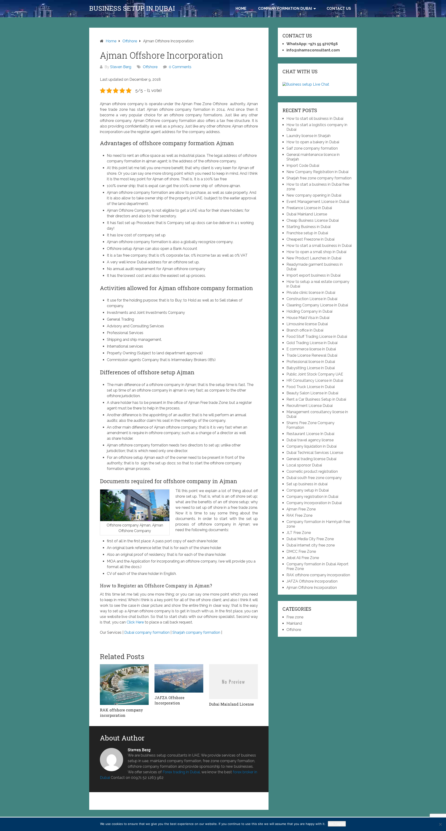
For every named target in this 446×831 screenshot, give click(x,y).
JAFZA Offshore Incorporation (312, 581)
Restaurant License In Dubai (310, 434)
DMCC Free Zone (301, 551)
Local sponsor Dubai (304, 465)
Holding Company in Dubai (309, 311)
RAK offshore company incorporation (318, 575)
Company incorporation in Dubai (314, 503)
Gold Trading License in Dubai (312, 343)
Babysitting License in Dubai (310, 368)
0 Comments (180, 67)
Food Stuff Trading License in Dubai (316, 336)
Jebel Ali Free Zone (302, 558)
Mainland (294, 623)
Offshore (150, 67)
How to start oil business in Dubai (314, 118)
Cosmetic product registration (312, 471)
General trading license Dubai (311, 459)
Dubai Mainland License (306, 214)
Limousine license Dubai (307, 324)
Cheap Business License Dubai (312, 220)
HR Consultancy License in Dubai (314, 380)
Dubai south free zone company (314, 478)
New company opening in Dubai (313, 195)
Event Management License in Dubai (317, 201)
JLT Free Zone (298, 532)
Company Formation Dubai (285, 8)
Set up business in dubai (307, 484)
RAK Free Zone (299, 515)
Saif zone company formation (312, 148)
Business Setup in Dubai (132, 8)
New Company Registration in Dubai (317, 172)
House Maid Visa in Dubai (307, 317)
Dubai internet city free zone (310, 545)
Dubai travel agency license (310, 440)
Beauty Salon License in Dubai (312, 393)
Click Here (135, 622)
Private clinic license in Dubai (310, 292)
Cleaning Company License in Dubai (317, 305)
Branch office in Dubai (304, 330)
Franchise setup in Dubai (307, 233)
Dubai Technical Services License (314, 452)
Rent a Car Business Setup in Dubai (316, 399)
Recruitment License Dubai (309, 405)
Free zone (294, 617)
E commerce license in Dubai (311, 349)
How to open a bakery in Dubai (312, 142)
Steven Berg (120, 67)
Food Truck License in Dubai (310, 387)
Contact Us (339, 8)
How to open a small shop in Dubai (316, 252)
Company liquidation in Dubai (311, 446)
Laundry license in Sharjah (308, 136)
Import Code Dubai (302, 165)
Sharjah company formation (196, 632)
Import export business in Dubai (313, 275)
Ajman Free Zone (301, 509)
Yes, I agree (336, 824)
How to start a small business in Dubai (319, 245)
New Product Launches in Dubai (313, 258)
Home (241, 8)
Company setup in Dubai (307, 490)
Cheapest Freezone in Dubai (310, 239)
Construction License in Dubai (311, 299)
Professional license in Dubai (310, 361)
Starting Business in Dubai (308, 227)
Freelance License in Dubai (309, 208)
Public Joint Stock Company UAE (314, 374)
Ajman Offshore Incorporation (311, 587)
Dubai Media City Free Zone (310, 539)
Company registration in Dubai (312, 496)
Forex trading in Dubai (181, 772)
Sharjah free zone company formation (318, 178)
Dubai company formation (147, 632)
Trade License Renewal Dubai (311, 355)
